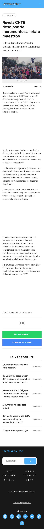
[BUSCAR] (30, 461)
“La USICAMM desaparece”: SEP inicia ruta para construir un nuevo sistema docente (16, 379)
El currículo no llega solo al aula (14, 406)
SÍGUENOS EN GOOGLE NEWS (22, 342)
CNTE (22, 323)
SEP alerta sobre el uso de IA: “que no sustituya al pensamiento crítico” (16, 419)
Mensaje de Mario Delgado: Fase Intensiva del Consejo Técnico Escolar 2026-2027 (15, 393)
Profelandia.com (12, 451)
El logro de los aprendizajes (15, 430)
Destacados (9, 15)
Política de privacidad (22, 502)
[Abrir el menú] (40, 4)
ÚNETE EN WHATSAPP (22, 334)
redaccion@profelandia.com (24, 491)
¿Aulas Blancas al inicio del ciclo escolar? (15, 366)
